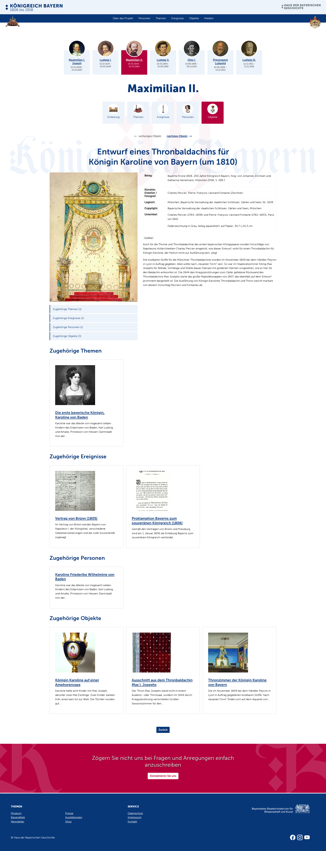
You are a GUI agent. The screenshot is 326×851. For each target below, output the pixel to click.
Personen (144, 18)
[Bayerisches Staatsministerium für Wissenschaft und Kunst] (275, 812)
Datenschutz (135, 813)
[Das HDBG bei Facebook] (292, 837)
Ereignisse (177, 18)
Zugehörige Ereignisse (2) (68, 318)
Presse (69, 813)
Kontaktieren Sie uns (163, 776)
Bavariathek (18, 817)
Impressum (134, 817)
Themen (161, 18)
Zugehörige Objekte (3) (67, 336)
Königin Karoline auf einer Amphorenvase (77, 682)
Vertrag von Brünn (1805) (76, 518)
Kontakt (132, 821)
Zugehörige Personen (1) (68, 327)
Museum (16, 813)
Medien (208, 18)
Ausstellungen (73, 817)
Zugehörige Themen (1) (67, 309)
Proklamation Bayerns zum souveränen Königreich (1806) (157, 520)
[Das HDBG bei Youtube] (307, 837)
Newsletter (17, 821)
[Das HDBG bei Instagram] (300, 837)
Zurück (163, 729)
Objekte (194, 18)
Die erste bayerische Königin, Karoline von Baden (80, 414)
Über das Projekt (123, 18)
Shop (68, 821)
